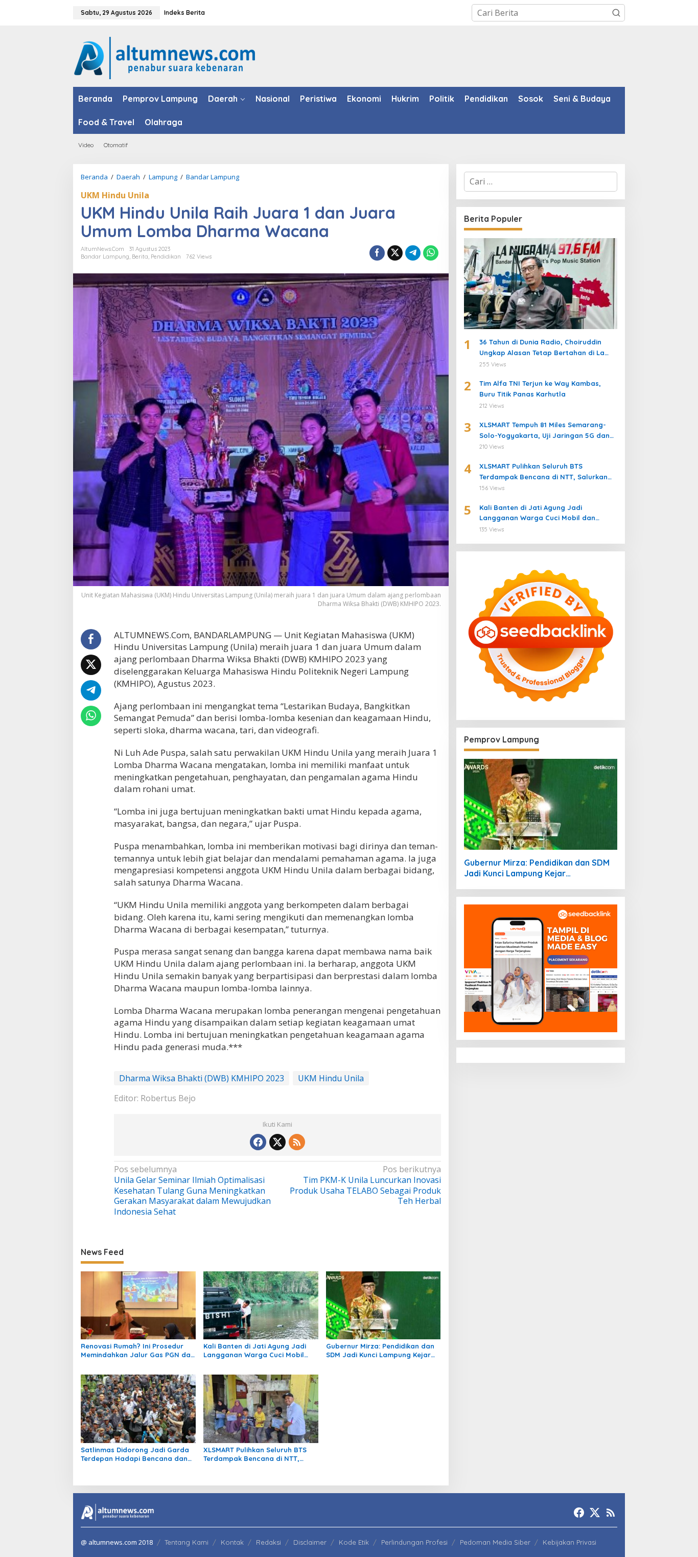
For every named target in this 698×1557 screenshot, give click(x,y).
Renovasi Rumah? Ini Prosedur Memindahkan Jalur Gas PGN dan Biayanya (138, 1350)
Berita (140, 256)
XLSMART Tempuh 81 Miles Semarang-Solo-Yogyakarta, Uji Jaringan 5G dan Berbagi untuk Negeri (544, 431)
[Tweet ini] (395, 253)
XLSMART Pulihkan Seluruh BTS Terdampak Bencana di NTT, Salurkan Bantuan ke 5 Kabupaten (255, 1454)
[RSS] (297, 1142)
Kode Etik (354, 1542)
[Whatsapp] (430, 253)
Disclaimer (310, 1542)
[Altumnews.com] (165, 56)
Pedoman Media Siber (495, 1542)
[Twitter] (277, 1142)
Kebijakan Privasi (569, 1542)
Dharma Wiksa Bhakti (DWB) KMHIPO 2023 (201, 1078)
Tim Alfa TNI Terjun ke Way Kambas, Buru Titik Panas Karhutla (540, 388)
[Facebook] (258, 1142)
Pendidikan (166, 256)
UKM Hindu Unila (115, 195)
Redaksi (268, 1542)
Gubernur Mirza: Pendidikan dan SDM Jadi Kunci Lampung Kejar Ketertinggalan (380, 1350)
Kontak (232, 1542)
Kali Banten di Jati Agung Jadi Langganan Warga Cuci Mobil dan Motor (254, 1350)
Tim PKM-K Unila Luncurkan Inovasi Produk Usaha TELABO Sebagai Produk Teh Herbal (365, 1185)
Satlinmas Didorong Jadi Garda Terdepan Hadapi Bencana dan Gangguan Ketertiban (135, 1454)
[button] (616, 12)
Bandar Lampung (105, 256)
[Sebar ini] (377, 253)
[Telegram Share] (413, 253)
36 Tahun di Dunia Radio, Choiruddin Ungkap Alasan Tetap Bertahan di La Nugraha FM (541, 348)
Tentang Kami (186, 1542)
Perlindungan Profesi (414, 1542)
